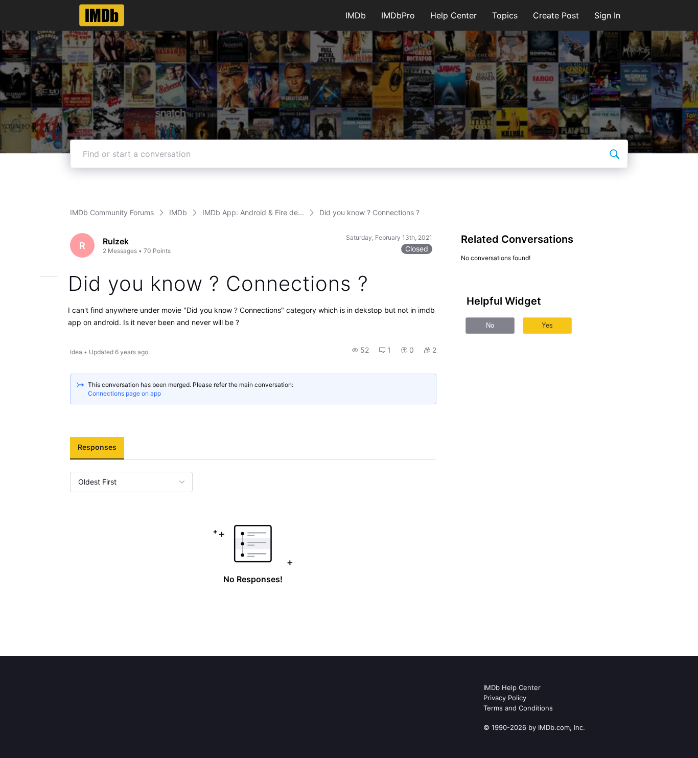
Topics (505, 15)
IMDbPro (398, 15)
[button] (360, 350)
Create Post (556, 15)
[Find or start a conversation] (614, 154)
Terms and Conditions (518, 708)
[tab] (97, 448)
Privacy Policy (504, 698)
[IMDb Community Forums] (102, 15)
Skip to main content (42, 7)
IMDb (355, 15)
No (490, 325)
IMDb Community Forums (112, 212)
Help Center (453, 15)
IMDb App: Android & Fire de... (253, 212)
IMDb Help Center (512, 687)
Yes (547, 325)
